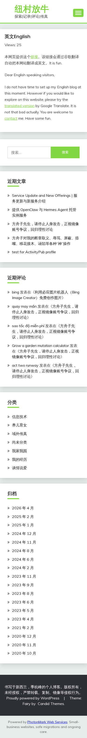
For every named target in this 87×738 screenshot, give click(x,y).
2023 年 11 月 (24, 576)
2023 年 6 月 (23, 602)
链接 (34, 56)
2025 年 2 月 (23, 516)
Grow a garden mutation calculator (40, 345)
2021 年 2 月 (23, 627)
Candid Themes (51, 703)
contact (11, 118)
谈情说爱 (19, 467)
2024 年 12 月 (24, 533)
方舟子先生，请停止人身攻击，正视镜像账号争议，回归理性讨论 (45, 312)
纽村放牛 (32, 9)
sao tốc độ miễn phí (28, 325)
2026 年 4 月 (23, 508)
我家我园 (19, 450)
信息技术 (19, 416)
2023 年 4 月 (23, 619)
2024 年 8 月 (23, 550)
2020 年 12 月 (24, 636)
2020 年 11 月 (24, 644)
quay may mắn (24, 306)
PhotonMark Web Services (47, 722)
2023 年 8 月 (23, 593)
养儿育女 (19, 425)
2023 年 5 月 (23, 610)
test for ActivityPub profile (34, 252)
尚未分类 (19, 442)
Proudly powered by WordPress (33, 698)
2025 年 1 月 (23, 525)
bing (15, 292)
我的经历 (19, 459)
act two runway (25, 365)
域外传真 (19, 433)
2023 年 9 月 (23, 585)
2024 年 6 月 (23, 559)
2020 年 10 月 (24, 653)
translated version (20, 105)
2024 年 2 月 (23, 567)
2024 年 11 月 (24, 542)
